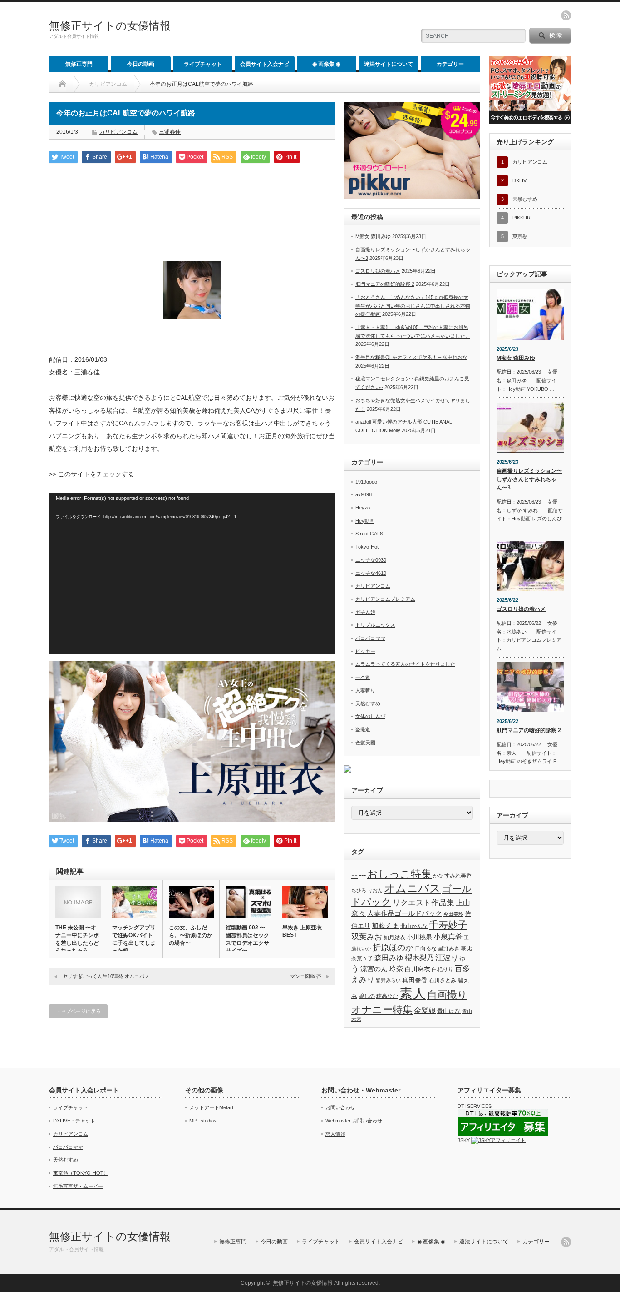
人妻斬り (365, 690)
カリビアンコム (108, 84)
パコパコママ (370, 638)
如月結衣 (394, 937)
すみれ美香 (458, 875)
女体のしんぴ (370, 716)
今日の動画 (140, 64)
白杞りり (442, 969)
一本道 (362, 677)
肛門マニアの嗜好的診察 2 (384, 284)
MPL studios (203, 1120)
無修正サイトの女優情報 (110, 26)
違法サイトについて (388, 64)
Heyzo (362, 507)
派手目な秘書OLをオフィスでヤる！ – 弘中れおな (411, 357)
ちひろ (358, 890)
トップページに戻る (78, 1011)
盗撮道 (362, 729)
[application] (192, 573)
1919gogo (366, 481)
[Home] (62, 84)
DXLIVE (521, 180)
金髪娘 (425, 1010)
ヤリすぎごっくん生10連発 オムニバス (106, 976)
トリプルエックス (375, 625)
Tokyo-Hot (367, 546)
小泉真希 (448, 937)
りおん (375, 890)
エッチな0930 (370, 560)
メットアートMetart (211, 1107)
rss (566, 15)
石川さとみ (442, 980)
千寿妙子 (448, 924)
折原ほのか (393, 947)
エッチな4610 (370, 573)
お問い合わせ (340, 1107)
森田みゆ (388, 957)
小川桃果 (419, 937)
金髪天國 (365, 742)
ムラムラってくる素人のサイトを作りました (405, 664)
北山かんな (414, 926)
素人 (412, 993)
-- (354, 874)
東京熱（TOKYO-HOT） (80, 1173)
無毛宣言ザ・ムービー (78, 1186)
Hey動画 (364, 521)
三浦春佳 (170, 132)
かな (438, 875)
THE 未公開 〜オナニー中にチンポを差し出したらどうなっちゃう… (77, 939)
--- (362, 875)
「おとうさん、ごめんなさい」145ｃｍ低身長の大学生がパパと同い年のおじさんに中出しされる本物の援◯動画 (412, 305)
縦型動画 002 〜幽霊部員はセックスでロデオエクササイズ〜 (247, 939)
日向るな (426, 948)
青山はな (449, 1011)
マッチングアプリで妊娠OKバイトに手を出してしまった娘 (134, 939)
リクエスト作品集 (423, 902)
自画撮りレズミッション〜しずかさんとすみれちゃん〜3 (529, 479)
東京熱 (519, 236)
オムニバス (412, 888)
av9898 (363, 494)
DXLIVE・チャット (74, 1120)
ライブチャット (203, 64)
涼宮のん (374, 969)
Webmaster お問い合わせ (353, 1120)
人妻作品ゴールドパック (404, 913)
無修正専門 (79, 64)
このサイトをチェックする (96, 474)
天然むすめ (367, 703)
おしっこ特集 (399, 874)
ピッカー (365, 651)
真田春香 (415, 979)
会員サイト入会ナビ (264, 64)
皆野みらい (388, 980)
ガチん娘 (365, 612)
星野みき (449, 948)
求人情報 (335, 1134)
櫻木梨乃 (419, 957)
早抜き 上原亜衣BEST (302, 931)
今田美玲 (453, 914)
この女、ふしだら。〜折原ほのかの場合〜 (190, 935)
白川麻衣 (417, 969)
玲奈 (396, 969)
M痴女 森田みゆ (373, 236)
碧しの (367, 996)
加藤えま (385, 925)
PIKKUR (521, 217)
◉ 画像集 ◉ (326, 64)
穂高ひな (387, 996)
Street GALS (369, 533)
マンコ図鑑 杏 (305, 976)
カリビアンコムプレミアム (385, 599)
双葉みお (366, 936)
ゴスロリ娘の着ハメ (377, 271)
